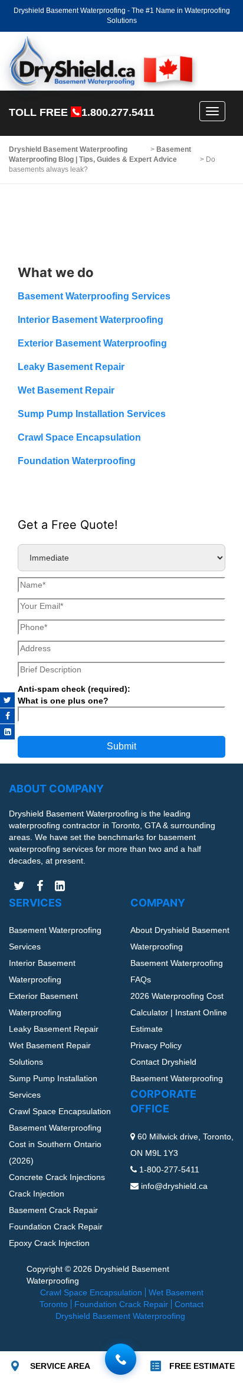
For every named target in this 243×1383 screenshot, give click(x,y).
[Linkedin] (7, 731)
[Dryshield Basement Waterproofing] (100, 61)
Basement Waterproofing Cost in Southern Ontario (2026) (55, 1144)
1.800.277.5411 (118, 112)
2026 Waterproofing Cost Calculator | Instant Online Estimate (178, 1012)
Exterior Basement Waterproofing (92, 343)
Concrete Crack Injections (57, 1177)
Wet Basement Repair (66, 390)
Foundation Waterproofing (77, 461)
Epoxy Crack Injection (49, 1243)
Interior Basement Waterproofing (90, 320)
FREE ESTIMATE (202, 1366)
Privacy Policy (156, 1045)
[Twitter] (7, 700)
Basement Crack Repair (53, 1210)
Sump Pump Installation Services (92, 414)
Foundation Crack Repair (56, 1226)
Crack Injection (36, 1193)
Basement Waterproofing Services (94, 296)
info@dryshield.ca (174, 1186)
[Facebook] (7, 716)
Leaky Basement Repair (71, 367)
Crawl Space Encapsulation (79, 437)
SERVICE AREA (60, 1366)
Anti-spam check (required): (74, 694)
